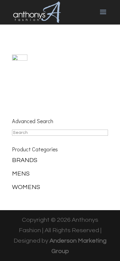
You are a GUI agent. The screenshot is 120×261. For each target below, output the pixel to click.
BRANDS (24, 160)
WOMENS (26, 187)
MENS (21, 174)
